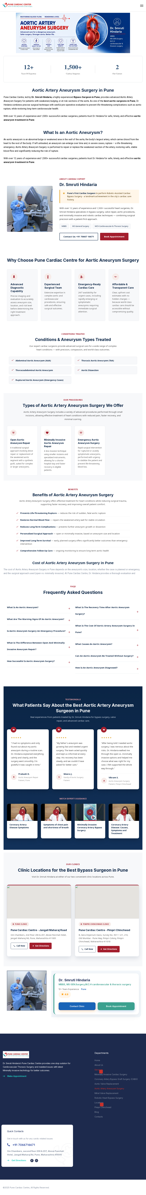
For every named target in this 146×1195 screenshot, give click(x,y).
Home (97, 1060)
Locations (99, 1102)
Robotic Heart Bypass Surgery (109, 1098)
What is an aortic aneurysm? (22, 607)
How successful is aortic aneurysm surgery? (31, 661)
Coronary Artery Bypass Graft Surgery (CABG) (116, 1079)
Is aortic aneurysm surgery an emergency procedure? (36, 630)
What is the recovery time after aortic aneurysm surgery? (102, 610)
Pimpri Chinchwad (103, 1107)
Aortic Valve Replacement (107, 1084)
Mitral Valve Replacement (106, 1093)
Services (99, 1069)
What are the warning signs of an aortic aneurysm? (35, 619)
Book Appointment (114, 236)
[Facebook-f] (32, 1160)
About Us (99, 1065)
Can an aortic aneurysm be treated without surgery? (104, 655)
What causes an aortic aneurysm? (93, 644)
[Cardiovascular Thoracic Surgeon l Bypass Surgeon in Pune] (17, 5)
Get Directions (42, 946)
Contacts (99, 1116)
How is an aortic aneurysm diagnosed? (96, 667)
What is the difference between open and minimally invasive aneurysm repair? (36, 646)
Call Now (21, 946)
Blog (97, 1112)
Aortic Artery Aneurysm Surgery (109, 1088)
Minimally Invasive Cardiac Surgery (111, 1074)
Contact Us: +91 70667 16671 (78, 236)
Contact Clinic (77, 1006)
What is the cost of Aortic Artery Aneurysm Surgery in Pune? (105, 629)
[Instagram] (36, 1160)
